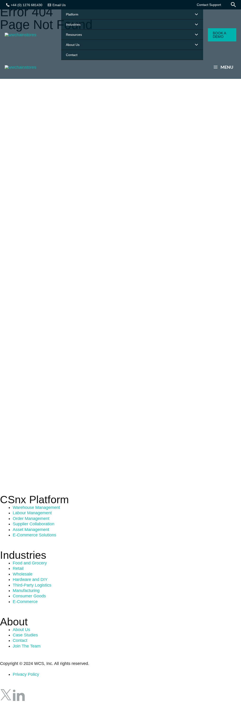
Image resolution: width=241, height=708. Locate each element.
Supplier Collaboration (33, 524)
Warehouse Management (36, 507)
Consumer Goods (29, 596)
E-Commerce (25, 601)
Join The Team (26, 646)
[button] (209, 4)
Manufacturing (26, 590)
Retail (18, 568)
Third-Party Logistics (32, 585)
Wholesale (22, 574)
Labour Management (32, 513)
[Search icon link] (233, 5)
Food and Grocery (30, 563)
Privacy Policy (26, 674)
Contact (20, 640)
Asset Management (31, 529)
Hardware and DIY (30, 579)
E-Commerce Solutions (34, 535)
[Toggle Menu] (195, 14)
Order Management (31, 518)
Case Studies (25, 635)
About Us (21, 629)
